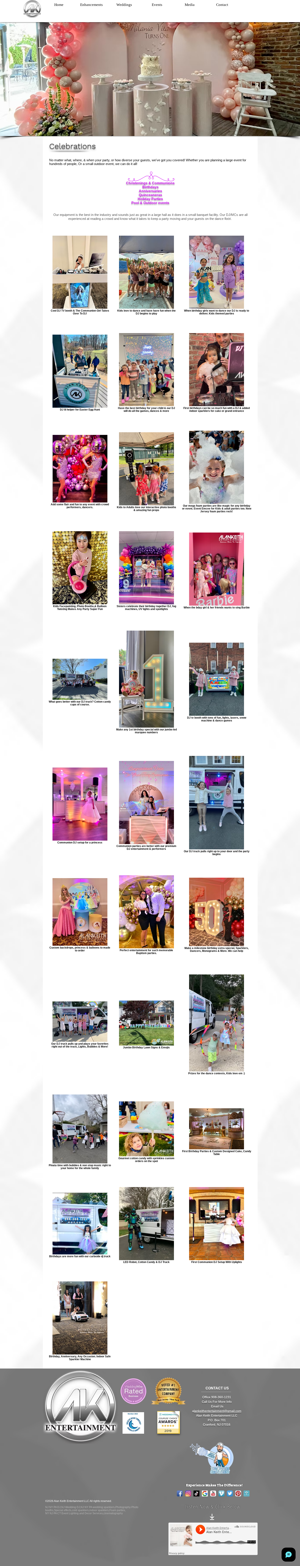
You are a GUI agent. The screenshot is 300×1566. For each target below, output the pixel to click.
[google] (205, 1493)
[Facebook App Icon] (180, 1493)
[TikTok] (196, 1493)
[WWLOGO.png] (246, 1493)
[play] (169, 1414)
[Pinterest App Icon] (238, 1493)
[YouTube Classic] (213, 1493)
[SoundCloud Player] (213, 1539)
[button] (91, 5)
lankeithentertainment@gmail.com (217, 1411)
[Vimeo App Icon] (221, 1493)
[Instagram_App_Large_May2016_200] (188, 1493)
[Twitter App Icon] (230, 1493)
